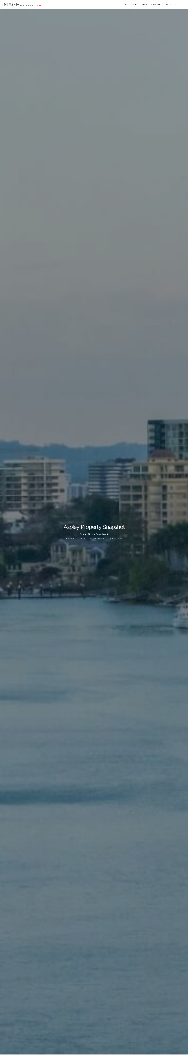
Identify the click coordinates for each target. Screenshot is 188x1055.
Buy (127, 5)
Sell (135, 5)
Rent (144, 5)
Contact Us (170, 5)
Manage (155, 5)
